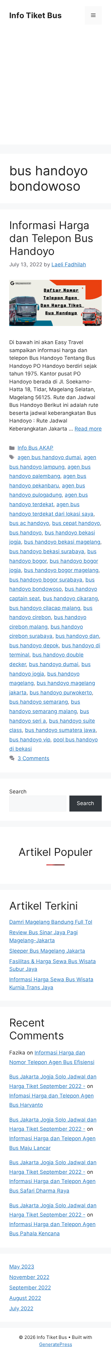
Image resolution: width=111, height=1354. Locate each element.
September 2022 (30, 1288)
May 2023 (21, 1267)
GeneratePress (55, 1344)
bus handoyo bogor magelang (61, 570)
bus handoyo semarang (38, 702)
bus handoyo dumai (53, 664)
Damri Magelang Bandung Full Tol (50, 922)
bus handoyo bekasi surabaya (46, 551)
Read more (88, 429)
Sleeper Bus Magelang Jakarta (47, 951)
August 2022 (25, 1298)
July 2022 (21, 1308)
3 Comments (33, 758)
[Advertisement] (55, 89)
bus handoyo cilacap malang (44, 608)
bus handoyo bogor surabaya (45, 580)
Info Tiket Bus (35, 15)
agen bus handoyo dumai (49, 457)
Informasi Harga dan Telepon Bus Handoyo (51, 238)
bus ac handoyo (29, 523)
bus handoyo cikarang (70, 598)
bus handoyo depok (34, 645)
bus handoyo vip (29, 740)
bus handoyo (25, 533)
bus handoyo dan (77, 636)
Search (18, 791)
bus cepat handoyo (76, 523)
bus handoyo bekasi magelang (62, 542)
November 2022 (29, 1277)
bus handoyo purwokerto (61, 692)
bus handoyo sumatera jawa (60, 730)
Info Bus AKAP (35, 448)
